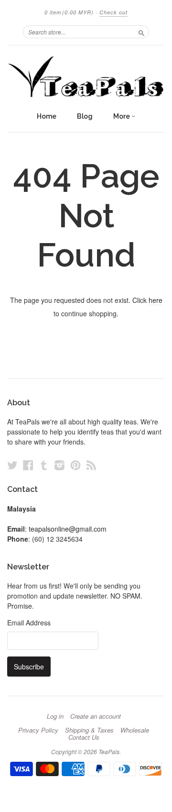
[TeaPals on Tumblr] (44, 464)
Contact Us (83, 737)
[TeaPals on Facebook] (28, 464)
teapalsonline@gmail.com (68, 529)
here (155, 300)
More (122, 116)
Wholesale (134, 730)
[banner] (86, 76)
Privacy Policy (38, 730)
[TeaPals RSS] (91, 464)
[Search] (141, 31)
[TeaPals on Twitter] (12, 464)
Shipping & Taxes (89, 730)
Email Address (29, 622)
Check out (113, 12)
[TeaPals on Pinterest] (75, 464)
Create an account (95, 716)
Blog (85, 116)
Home (46, 116)
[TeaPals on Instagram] (59, 464)
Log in (55, 716)
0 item (69, 12)
